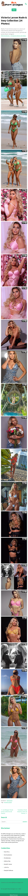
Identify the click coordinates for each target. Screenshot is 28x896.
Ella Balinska (7, 858)
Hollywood (9, 800)
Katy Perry (6, 852)
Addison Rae (7, 861)
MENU (14, 9)
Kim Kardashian (8, 855)
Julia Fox (6, 867)
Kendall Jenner (8, 864)
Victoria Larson (8, 802)
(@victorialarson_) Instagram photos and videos (13, 36)
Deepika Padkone (8, 870)
